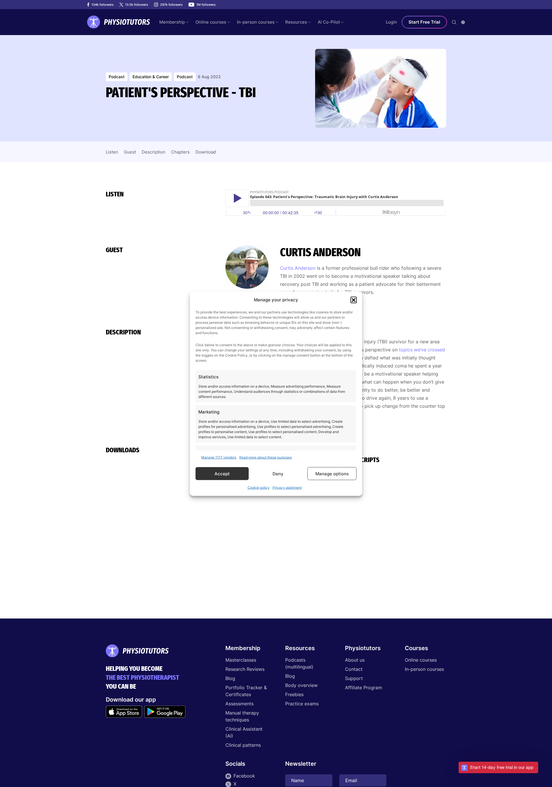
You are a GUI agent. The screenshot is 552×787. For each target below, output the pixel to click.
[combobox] (463, 22)
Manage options (332, 473)
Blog (230, 678)
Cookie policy (259, 487)
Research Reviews (244, 669)
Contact (354, 669)
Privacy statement (287, 487)
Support (354, 678)
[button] (353, 299)
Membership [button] (172, 22)
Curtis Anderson (297, 268)
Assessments (239, 703)
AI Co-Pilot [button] (329, 22)
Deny (278, 473)
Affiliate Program (363, 687)
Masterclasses (240, 660)
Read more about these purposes (265, 457)
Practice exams (302, 703)
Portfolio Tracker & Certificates (246, 691)
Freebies (294, 694)
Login (391, 22)
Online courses (421, 660)
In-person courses (424, 669)
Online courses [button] (210, 22)
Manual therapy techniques (242, 716)
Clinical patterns (243, 745)
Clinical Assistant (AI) (243, 732)
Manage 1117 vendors (218, 457)
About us (355, 660)
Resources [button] (296, 22)
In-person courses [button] (256, 22)
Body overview (301, 685)
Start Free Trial (424, 22)
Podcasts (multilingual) (299, 663)
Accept (222, 473)
